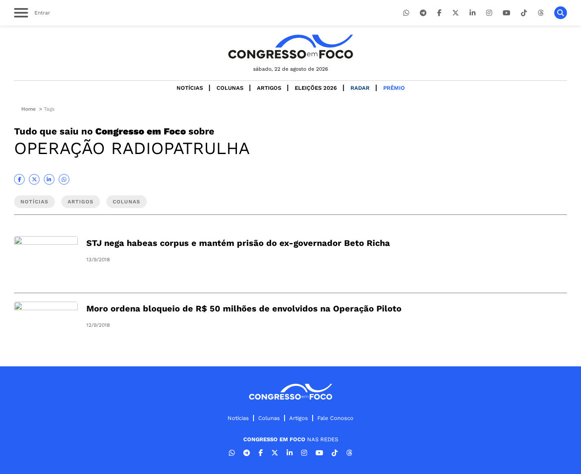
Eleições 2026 (316, 88)
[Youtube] (506, 13)
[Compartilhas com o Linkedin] (49, 179)
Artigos (269, 88)
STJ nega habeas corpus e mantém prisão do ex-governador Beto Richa (238, 243)
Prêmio (394, 88)
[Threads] (541, 13)
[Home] (290, 46)
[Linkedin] (473, 13)
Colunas (229, 88)
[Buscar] (560, 12)
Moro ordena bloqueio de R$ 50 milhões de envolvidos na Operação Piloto (244, 308)
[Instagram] (489, 13)
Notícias (190, 88)
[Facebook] (439, 13)
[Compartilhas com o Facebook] (19, 179)
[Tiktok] (524, 13)
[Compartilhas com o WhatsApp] (64, 179)
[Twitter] (455, 13)
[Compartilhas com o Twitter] (34, 179)
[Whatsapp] (406, 13)
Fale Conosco (335, 418)
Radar (360, 88)
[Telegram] (423, 13)
